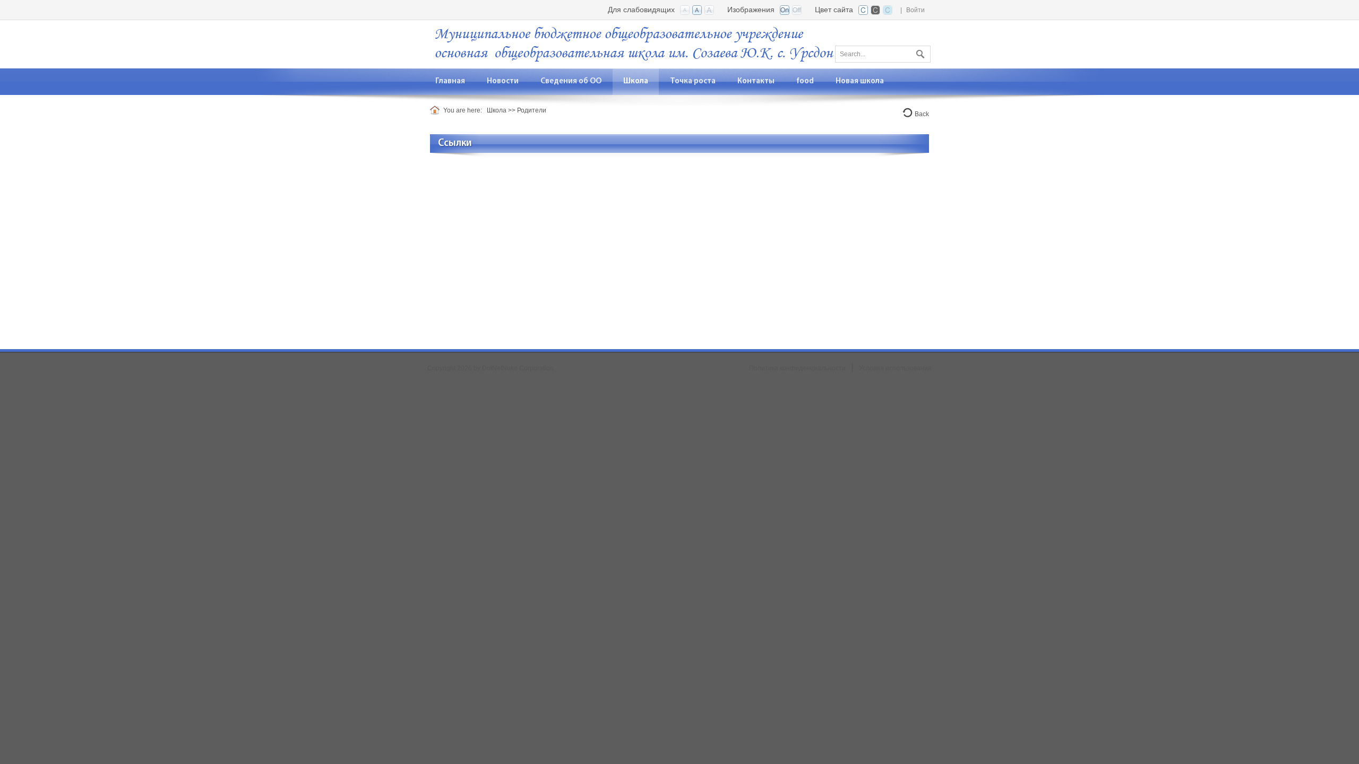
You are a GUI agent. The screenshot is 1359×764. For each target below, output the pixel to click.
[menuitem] (503, 81)
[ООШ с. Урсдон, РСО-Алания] (634, 43)
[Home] (436, 110)
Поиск (919, 52)
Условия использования (895, 368)
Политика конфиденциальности (797, 368)
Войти (915, 10)
